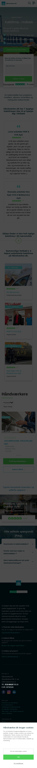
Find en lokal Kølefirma (16, 50)
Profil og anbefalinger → (18, 461)
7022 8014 (9, 684)
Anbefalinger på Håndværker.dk (11, 707)
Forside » (7, 17)
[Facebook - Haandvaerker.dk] (4, 692)
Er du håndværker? (7, 705)
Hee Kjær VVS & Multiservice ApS (18, 195)
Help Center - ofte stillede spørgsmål (12, 711)
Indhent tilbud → (18, 469)
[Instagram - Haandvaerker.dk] (9, 692)
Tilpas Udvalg (7, 406)
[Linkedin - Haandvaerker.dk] (15, 692)
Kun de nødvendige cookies (18, 751)
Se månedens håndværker (9, 709)
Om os (4, 721)
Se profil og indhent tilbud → (15, 511)
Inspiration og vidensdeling (9, 702)
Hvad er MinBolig (7, 713)
